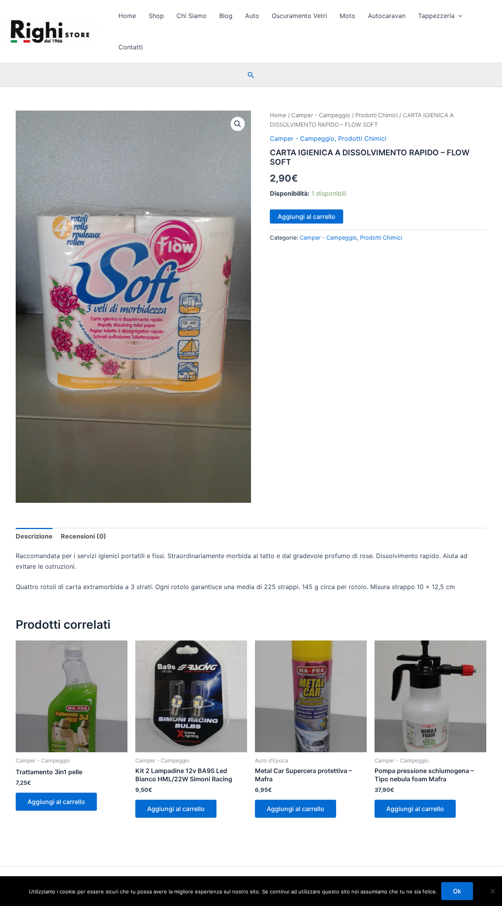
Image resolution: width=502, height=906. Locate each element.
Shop (156, 16)
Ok (457, 891)
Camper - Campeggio (320, 115)
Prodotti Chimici (376, 115)
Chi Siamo (191, 16)
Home (127, 16)
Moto (347, 16)
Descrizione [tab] (34, 536)
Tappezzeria (436, 16)
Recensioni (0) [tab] (83, 536)
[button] (458, 15)
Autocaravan (387, 16)
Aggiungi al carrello (306, 216)
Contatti (130, 47)
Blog (226, 16)
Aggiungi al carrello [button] (56, 802)
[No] (492, 891)
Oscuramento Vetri (299, 16)
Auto (252, 16)
